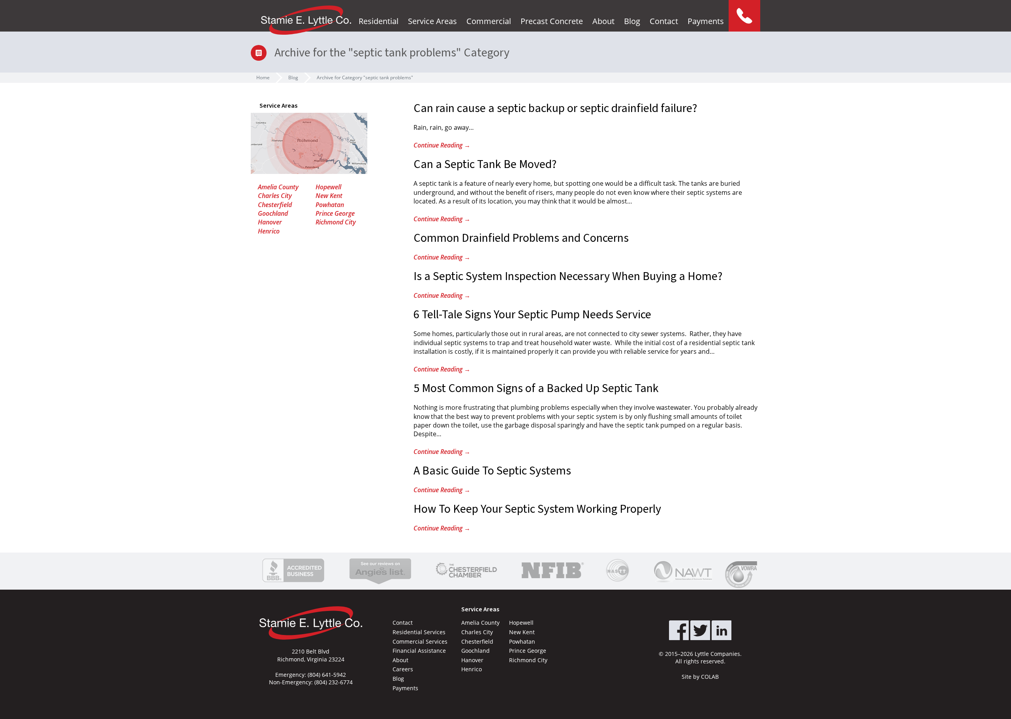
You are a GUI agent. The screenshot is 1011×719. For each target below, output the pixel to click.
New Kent (329, 195)
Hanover (270, 222)
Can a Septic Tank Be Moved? (484, 164)
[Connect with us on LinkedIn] (721, 630)
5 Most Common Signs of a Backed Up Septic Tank (536, 388)
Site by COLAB (700, 676)
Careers (403, 669)
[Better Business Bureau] (293, 570)
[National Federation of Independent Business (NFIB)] (551, 570)
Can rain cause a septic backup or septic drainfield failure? (555, 108)
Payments (706, 21)
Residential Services (419, 632)
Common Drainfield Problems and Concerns (521, 238)
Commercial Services (420, 641)
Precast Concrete (552, 21)
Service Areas (432, 21)
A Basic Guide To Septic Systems (492, 470)
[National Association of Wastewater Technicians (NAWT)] (682, 570)
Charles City (275, 195)
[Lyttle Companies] (306, 20)
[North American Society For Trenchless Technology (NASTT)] (617, 570)
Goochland (273, 213)
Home (263, 77)
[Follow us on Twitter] (700, 630)
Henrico (269, 231)
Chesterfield (275, 204)
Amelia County (278, 187)
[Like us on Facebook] (679, 630)
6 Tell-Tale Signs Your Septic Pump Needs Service (532, 314)
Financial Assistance (419, 650)
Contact (664, 21)
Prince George (335, 213)
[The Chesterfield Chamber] (467, 570)
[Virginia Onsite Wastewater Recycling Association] (743, 574)
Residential (378, 21)
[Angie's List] (380, 570)
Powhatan (330, 204)
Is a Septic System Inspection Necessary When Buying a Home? (567, 276)
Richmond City (336, 222)
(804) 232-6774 (333, 682)
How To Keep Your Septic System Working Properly (537, 508)
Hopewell (328, 187)
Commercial (488, 21)
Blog (632, 21)
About (603, 21)
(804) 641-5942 (327, 674)
